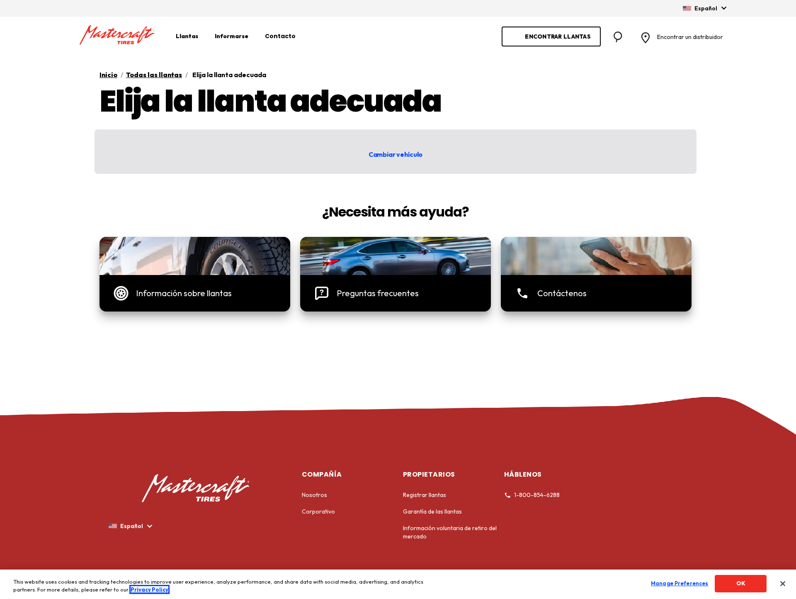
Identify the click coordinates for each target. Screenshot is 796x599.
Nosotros (314, 495)
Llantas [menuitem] (187, 36)
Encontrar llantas (558, 36)
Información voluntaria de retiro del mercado (450, 532)
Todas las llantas (154, 75)
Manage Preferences (679, 583)
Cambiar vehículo (395, 154)
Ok (740, 583)
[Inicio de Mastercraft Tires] (117, 35)
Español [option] (705, 8)
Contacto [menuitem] (280, 36)
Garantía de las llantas (432, 511)
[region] (398, 584)
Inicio (108, 75)
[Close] (783, 584)
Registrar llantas (424, 495)
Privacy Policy (149, 590)
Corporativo (318, 511)
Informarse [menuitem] (231, 36)
